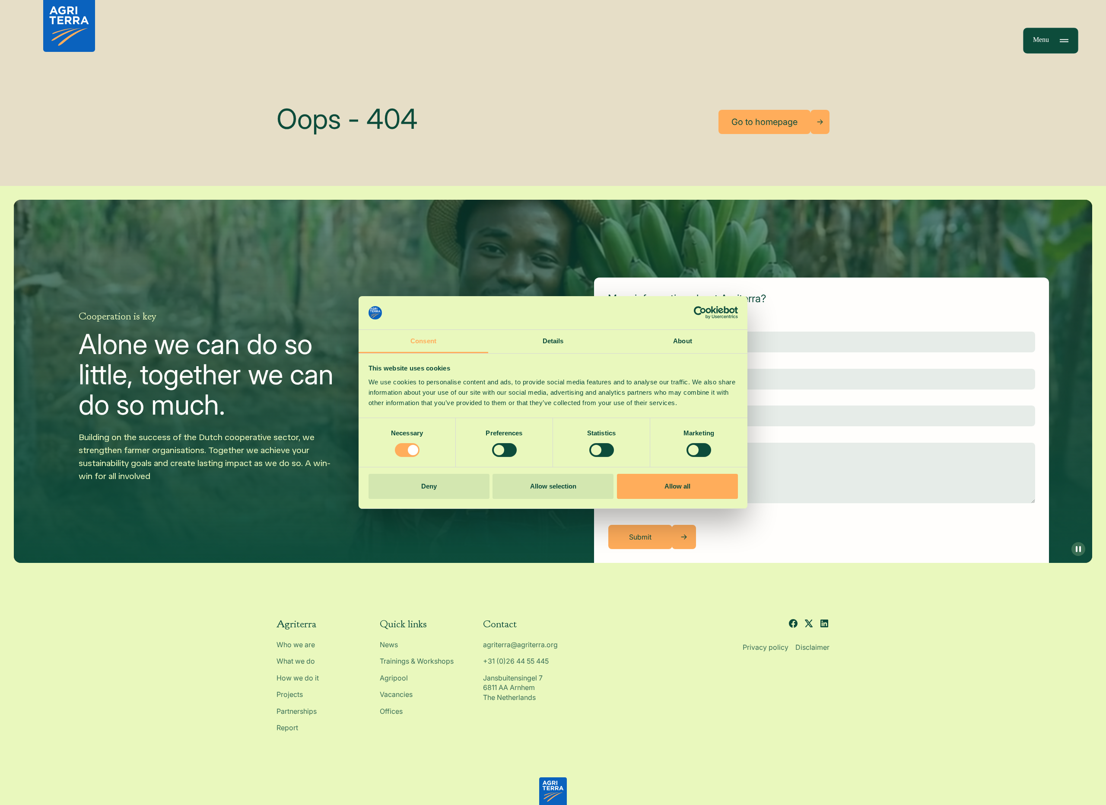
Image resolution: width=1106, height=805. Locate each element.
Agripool (394, 678)
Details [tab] (553, 341)
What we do (295, 661)
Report (287, 727)
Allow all (677, 486)
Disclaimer (812, 647)
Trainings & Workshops (417, 661)
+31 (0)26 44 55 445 (516, 661)
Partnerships (296, 711)
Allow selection (553, 486)
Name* (619, 324)
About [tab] (682, 341)
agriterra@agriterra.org (520, 644)
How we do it (297, 678)
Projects (289, 694)
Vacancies (396, 694)
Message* (624, 435)
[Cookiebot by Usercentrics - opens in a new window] (700, 312)
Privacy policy (765, 647)
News (389, 644)
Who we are (295, 644)
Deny (429, 486)
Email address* (632, 361)
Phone (618, 398)
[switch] (504, 450)
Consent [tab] (423, 341)
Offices (391, 711)
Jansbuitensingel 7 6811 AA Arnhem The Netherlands (513, 688)
